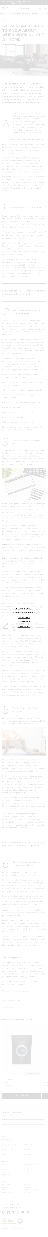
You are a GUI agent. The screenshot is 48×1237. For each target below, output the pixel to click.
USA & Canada (24, 617)
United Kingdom (24, 622)
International (24, 626)
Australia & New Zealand (24, 613)
